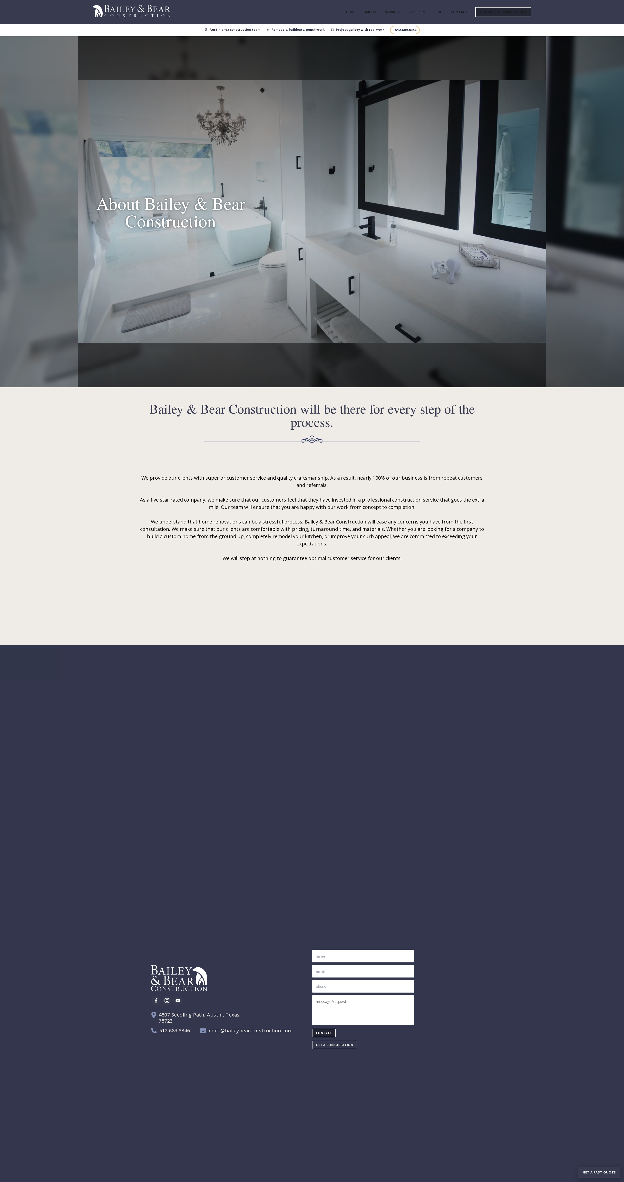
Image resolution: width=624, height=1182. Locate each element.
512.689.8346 (174, 1030)
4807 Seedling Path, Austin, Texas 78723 (199, 1018)
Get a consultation (334, 1045)
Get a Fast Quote (599, 1172)
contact (324, 1033)
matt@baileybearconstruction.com (251, 1030)
